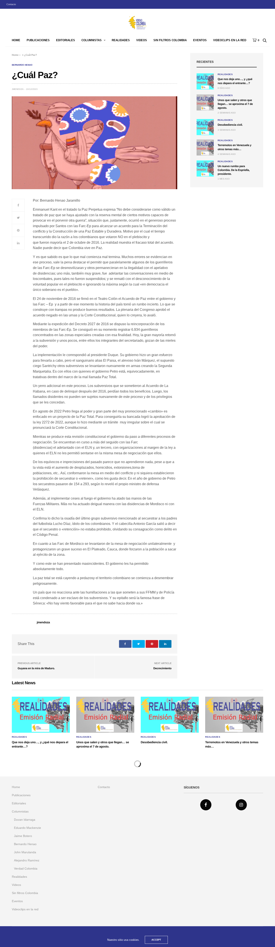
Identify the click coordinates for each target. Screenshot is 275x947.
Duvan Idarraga (24, 819)
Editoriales (65, 40)
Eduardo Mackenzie (27, 827)
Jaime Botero (23, 836)
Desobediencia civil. (230, 124)
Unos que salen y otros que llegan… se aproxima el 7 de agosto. (235, 103)
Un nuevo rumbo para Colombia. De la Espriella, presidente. (234, 170)
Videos (141, 40)
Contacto (11, 4)
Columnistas (91, 40)
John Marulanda (25, 852)
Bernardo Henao (22, 65)
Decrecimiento (162, 668)
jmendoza (18, 89)
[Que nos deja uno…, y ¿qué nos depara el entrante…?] (205, 81)
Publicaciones (38, 40)
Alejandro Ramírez (26, 860)
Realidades (121, 40)
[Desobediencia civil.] (205, 127)
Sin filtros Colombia (170, 40)
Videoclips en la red (229, 40)
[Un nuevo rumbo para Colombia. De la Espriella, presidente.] (205, 168)
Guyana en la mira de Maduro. (36, 668)
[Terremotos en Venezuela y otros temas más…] (205, 147)
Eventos (200, 40)
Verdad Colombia (25, 868)
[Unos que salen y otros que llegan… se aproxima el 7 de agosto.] (205, 102)
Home (16, 40)
